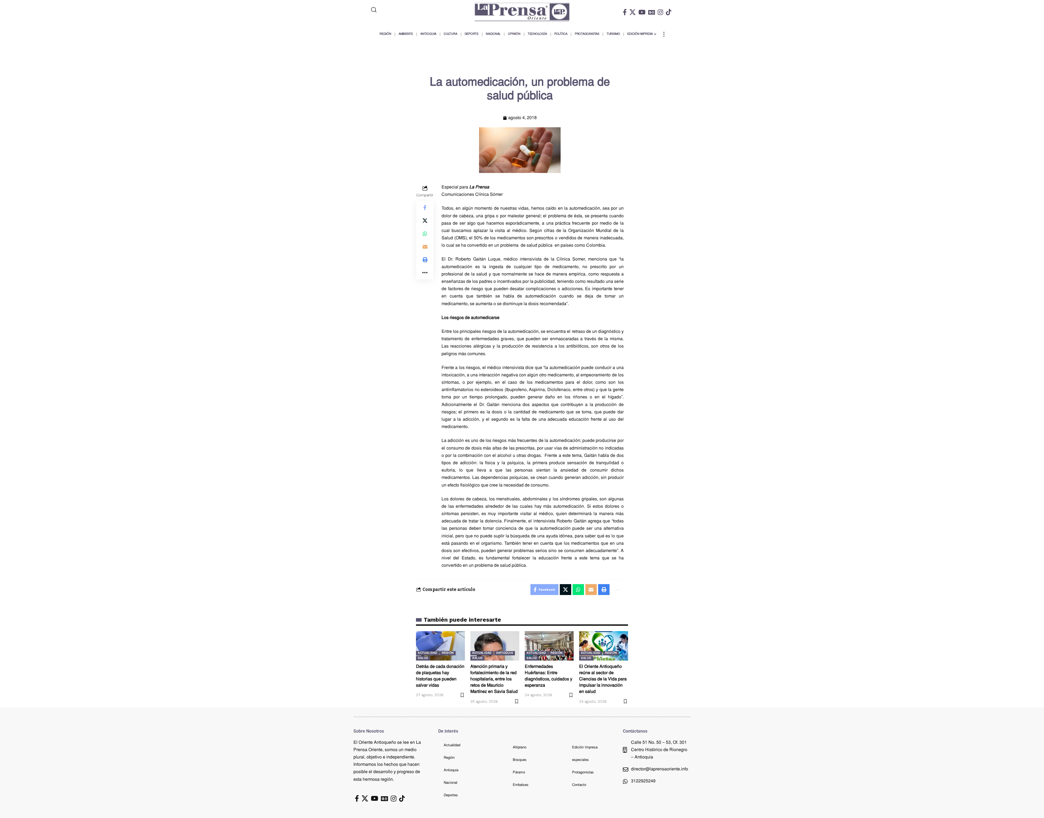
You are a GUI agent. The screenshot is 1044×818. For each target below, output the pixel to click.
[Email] (424, 246)
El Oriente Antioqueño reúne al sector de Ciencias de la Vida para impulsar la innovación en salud (603, 679)
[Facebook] (625, 12)
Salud (423, 658)
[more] (664, 34)
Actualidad (427, 653)
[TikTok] (668, 12)
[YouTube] (642, 12)
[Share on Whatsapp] (424, 233)
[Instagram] (660, 12)
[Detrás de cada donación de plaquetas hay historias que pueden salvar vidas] (440, 646)
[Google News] (651, 12)
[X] (632, 12)
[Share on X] (424, 220)
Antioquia (504, 653)
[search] (396, 9)
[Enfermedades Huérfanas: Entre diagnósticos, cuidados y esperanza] (549, 646)
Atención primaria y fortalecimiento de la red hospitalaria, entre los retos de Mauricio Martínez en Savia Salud (494, 679)
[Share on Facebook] (424, 207)
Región (448, 653)
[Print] (424, 259)
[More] (424, 272)
